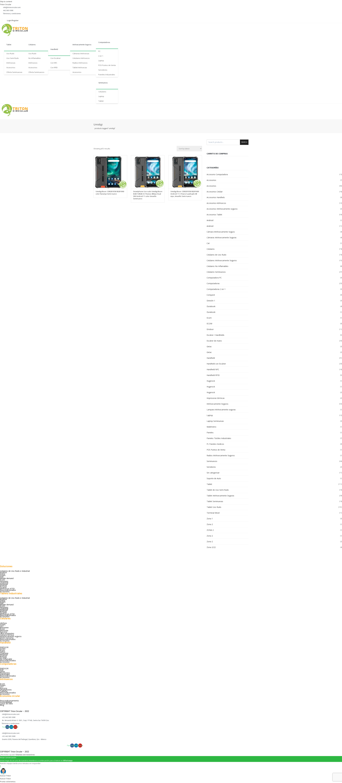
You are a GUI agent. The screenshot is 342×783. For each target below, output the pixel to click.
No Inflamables (34, 58)
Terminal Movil (213, 513)
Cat (208, 243)
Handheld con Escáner (216, 363)
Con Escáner (55, 58)
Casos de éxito (6, 703)
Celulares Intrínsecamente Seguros (222, 260)
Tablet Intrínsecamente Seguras (220, 495)
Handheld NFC (213, 369)
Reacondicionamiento (9, 700)
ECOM (209, 323)
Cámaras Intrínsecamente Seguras (221, 237)
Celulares (32, 44)
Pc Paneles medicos (215, 444)
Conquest (211, 295)
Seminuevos (103, 83)
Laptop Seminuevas (215, 421)
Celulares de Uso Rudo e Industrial (15, 571)
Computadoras (104, 42)
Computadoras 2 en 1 (216, 289)
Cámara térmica (7, 635)
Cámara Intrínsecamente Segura (221, 231)
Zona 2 (210, 524)
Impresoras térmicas (216, 398)
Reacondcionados (7, 639)
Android (210, 220)
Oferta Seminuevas (14, 72)
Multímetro (211, 427)
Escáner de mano (214, 340)
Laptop (101, 60)
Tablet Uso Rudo (214, 507)
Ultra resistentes (7, 633)
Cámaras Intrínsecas (81, 53)
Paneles (210, 432)
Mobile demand (6, 578)
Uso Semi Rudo (12, 58)
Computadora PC (214, 277)
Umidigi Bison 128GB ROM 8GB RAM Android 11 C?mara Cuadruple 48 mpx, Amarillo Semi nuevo (184, 193)
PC (99, 51)
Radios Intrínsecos (80, 63)
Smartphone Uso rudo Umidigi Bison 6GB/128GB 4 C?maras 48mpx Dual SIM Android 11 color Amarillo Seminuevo (147, 195)
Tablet (8, 44)
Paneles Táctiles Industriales (219, 438)
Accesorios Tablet (214, 214)
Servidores (102, 70)
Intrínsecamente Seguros (82, 44)
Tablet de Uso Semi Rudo (218, 490)
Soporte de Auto (214, 478)
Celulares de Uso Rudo (216, 254)
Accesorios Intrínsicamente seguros (222, 209)
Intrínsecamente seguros (11, 636)
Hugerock (211, 381)
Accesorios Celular (215, 191)
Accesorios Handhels (216, 197)
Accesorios (10, 67)
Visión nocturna (6, 638)
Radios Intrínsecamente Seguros (221, 455)
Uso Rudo (10, 53)
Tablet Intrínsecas (80, 67)
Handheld (54, 49)
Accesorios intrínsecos (216, 203)
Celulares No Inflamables (217, 266)
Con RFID (54, 67)
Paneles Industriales (106, 74)
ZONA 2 (210, 530)
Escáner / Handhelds (215, 335)
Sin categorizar (213, 472)
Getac (209, 346)
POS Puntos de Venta (107, 65)
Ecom (209, 318)
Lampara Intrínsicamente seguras (221, 409)
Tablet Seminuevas (215, 501)
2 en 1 (100, 56)
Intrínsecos (32, 63)
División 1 (211, 300)
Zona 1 (210, 518)
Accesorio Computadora (217, 174)
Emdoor (210, 329)
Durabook (211, 306)
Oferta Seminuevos (36, 72)
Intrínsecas (10, 63)
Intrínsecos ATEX (7, 588)
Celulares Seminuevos (216, 272)
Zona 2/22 (211, 547)
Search (244, 142)
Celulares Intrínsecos (81, 58)
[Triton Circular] (17, 30)
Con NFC (53, 63)
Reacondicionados (8, 590)
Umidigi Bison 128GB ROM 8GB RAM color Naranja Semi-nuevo (110, 192)
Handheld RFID (213, 375)
